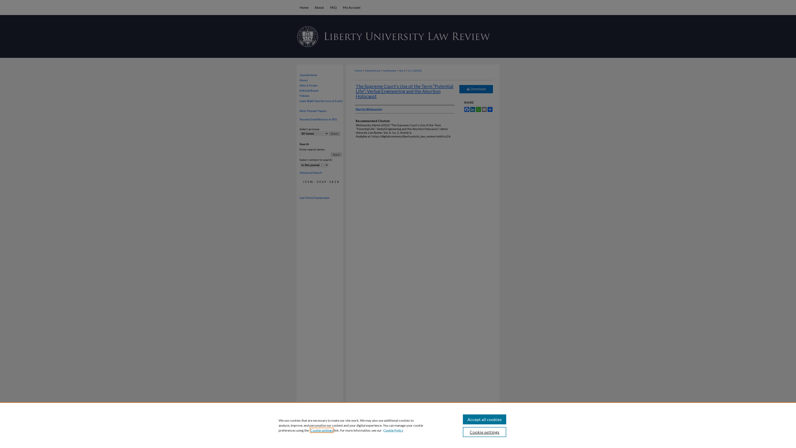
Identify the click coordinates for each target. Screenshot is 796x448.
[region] (398, 425)
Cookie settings (322, 430)
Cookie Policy (393, 430)
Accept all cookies (484, 419)
